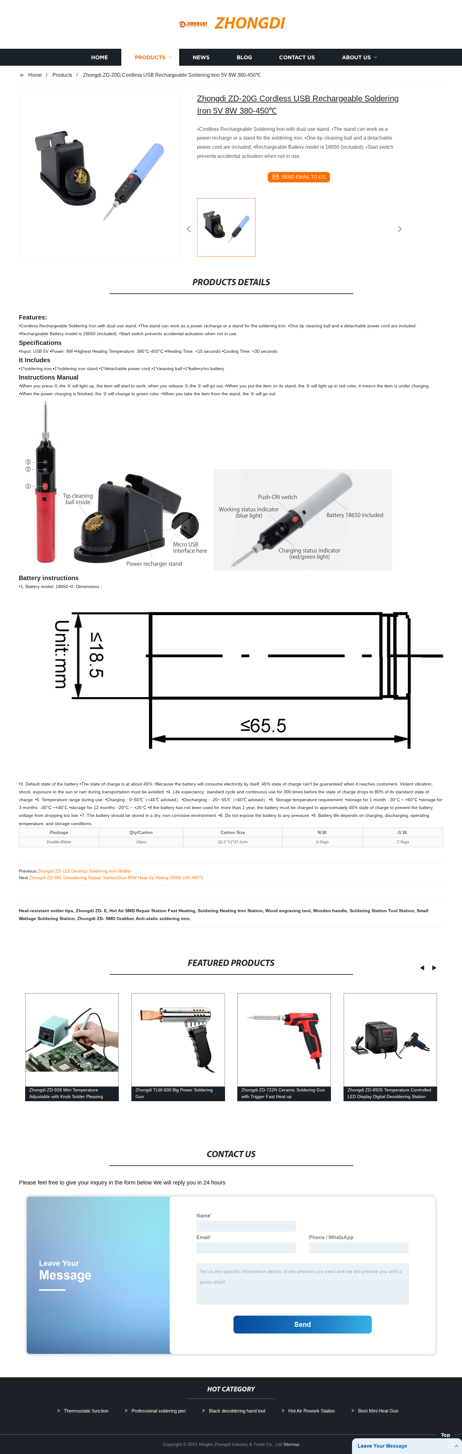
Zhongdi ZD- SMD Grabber (105, 918)
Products (150, 57)
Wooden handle (330, 910)
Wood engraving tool (288, 910)
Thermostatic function (86, 1410)
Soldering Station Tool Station (381, 910)
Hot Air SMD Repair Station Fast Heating (152, 910)
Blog (244, 57)
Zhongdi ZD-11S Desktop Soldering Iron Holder (84, 871)
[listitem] (231, 226)
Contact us (297, 57)
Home (99, 57)
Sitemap (291, 1444)
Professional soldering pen (158, 1410)
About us (356, 57)
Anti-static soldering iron (163, 918)
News (201, 57)
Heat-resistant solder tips (46, 910)
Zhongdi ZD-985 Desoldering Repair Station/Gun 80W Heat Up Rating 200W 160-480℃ (116, 877)
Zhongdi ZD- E (91, 910)
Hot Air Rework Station (311, 1410)
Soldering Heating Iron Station (230, 910)
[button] (188, 229)
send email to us (303, 177)
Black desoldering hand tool (237, 1410)
